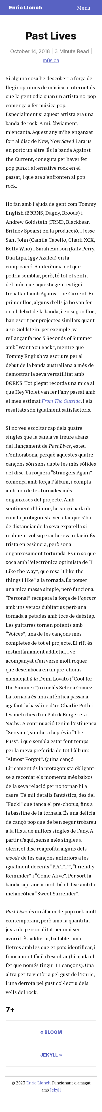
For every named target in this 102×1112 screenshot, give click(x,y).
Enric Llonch (25, 8)
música (51, 60)
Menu (83, 7)
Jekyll (55, 1090)
